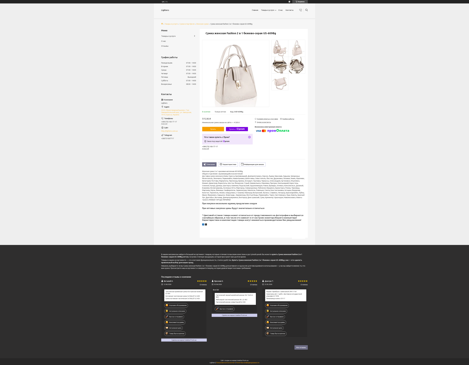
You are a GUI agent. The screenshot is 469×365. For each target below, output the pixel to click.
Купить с (232, 129)
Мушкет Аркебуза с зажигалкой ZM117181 (281, 291)
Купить (213, 129)
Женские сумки (202, 24)
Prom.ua (245, 360)
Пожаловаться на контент (225, 362)
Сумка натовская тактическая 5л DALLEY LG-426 (182, 298)
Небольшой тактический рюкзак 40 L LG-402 (231, 299)
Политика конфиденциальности (247, 362)
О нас (280, 10)
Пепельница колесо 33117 (275, 298)
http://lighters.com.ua (169, 131)
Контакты (289, 10)
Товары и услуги (267, 10)
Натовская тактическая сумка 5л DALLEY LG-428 (182, 296)
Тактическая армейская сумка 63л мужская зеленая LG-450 (184, 292)
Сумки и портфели (187, 24)
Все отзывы (301, 347)
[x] (206, 225)
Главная (255, 10)
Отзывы (164, 46)
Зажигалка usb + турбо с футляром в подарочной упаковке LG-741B (284, 295)
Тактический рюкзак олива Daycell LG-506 (230, 302)
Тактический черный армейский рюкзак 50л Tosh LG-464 (234, 296)
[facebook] (203, 225)
